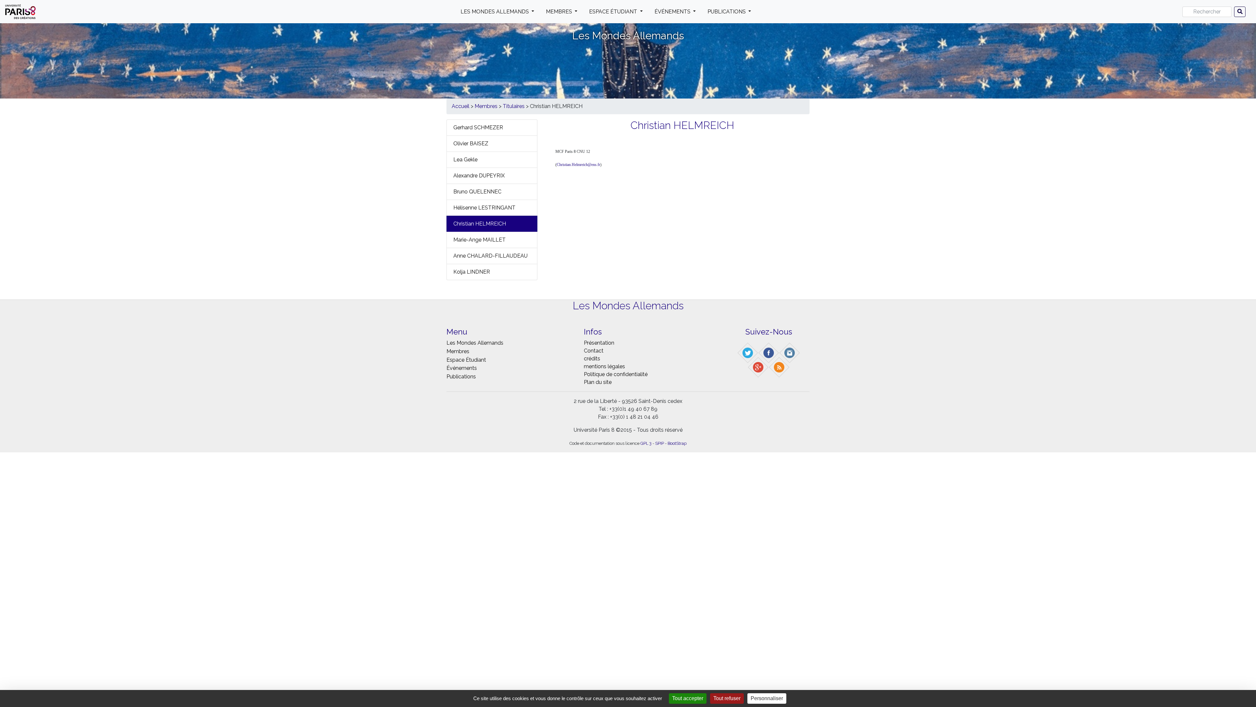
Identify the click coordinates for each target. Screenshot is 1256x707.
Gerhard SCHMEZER (478, 127)
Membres (559, 12)
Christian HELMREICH (479, 224)
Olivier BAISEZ (470, 143)
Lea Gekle (465, 159)
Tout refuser (727, 698)
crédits (592, 358)
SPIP (659, 443)
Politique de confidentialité (616, 374)
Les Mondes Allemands (495, 12)
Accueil (460, 106)
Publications (727, 12)
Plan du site (598, 382)
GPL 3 (646, 443)
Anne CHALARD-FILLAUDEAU (490, 256)
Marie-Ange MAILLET (479, 240)
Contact (593, 351)
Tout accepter (687, 698)
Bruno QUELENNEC (477, 192)
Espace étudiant (613, 12)
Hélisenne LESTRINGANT (484, 208)
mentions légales (604, 366)
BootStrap (677, 443)
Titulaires (514, 106)
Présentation (599, 343)
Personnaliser (767, 698)
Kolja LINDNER (471, 272)
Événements (673, 12)
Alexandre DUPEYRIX (479, 175)
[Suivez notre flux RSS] (779, 367)
